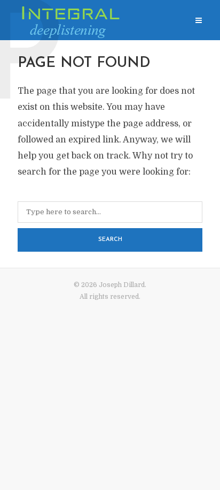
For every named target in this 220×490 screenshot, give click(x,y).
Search (110, 240)
